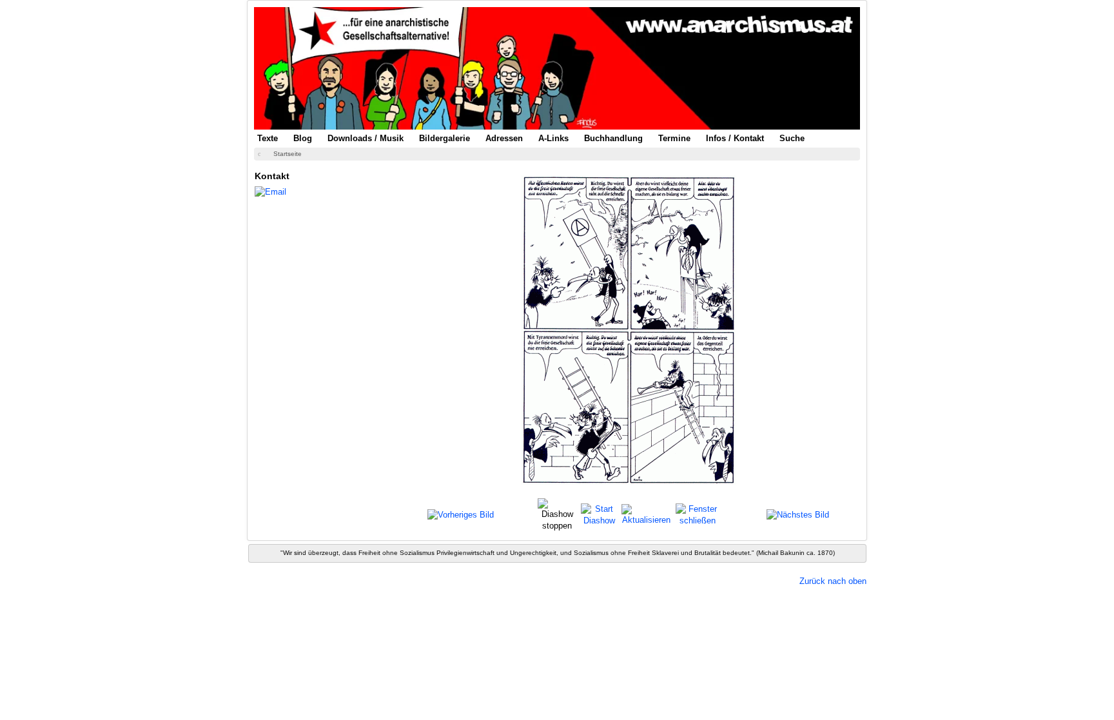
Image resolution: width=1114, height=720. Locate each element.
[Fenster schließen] (697, 514)
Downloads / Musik (365, 138)
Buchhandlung (613, 138)
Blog (302, 138)
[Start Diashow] (599, 514)
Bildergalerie (444, 138)
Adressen (504, 138)
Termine (674, 138)
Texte (267, 138)
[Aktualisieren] (646, 514)
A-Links (553, 138)
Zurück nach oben (832, 581)
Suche (792, 138)
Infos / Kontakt (735, 138)
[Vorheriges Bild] (460, 515)
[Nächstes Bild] (798, 515)
